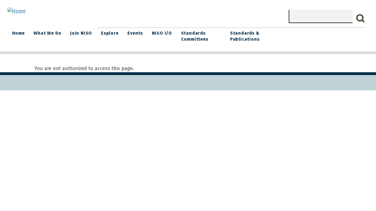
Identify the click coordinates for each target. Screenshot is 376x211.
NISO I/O (162, 33)
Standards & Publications (245, 36)
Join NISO (81, 33)
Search (360, 18)
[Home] (16, 11)
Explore (110, 33)
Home (18, 33)
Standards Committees (194, 36)
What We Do (47, 33)
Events (135, 33)
